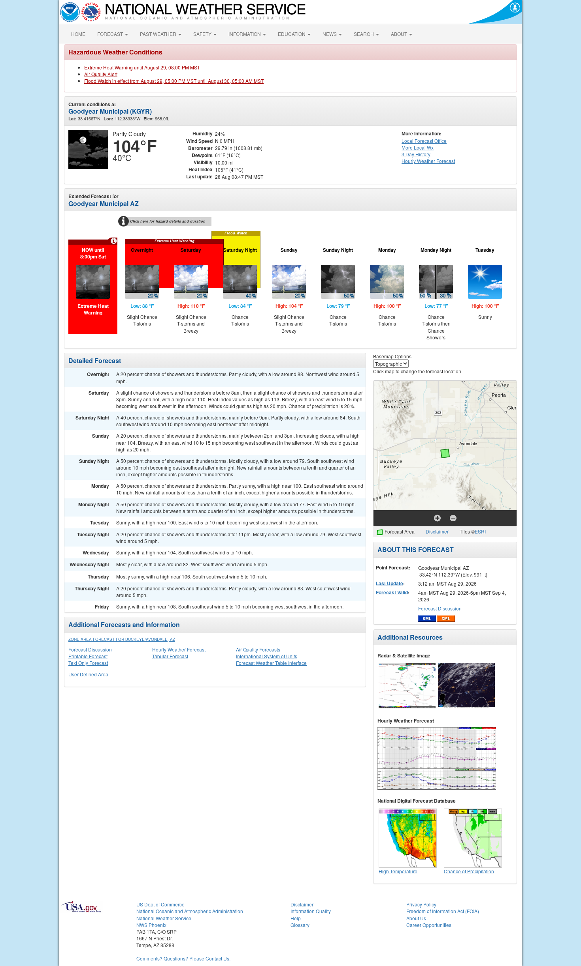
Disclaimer (437, 531)
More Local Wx (418, 147)
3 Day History (416, 154)
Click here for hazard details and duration (168, 221)
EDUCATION (292, 33)
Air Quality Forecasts (258, 649)
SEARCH (364, 33)
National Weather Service (163, 918)
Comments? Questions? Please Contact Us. (183, 958)
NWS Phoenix (151, 924)
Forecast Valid (392, 592)
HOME (78, 33)
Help (295, 918)
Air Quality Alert (100, 74)
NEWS (330, 33)
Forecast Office (424, 140)
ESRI (480, 531)
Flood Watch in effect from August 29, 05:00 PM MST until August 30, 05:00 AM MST (174, 80)
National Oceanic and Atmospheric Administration (189, 911)
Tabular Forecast (170, 656)
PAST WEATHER (158, 33)
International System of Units (266, 656)
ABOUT (399, 33)
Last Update (389, 583)
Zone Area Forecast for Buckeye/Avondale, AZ (121, 639)
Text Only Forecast (88, 662)
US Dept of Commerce (160, 904)
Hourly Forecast (428, 160)
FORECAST (110, 33)
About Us (416, 918)
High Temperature (398, 871)
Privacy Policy (421, 904)
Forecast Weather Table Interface (271, 662)
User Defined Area (88, 674)
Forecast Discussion (90, 649)
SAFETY (203, 33)
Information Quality (310, 911)
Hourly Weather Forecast (179, 649)
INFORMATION (245, 33)
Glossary (299, 924)
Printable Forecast (88, 656)
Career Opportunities (428, 924)
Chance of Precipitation (469, 871)
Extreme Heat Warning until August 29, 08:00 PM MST (142, 67)
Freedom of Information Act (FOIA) (442, 911)
